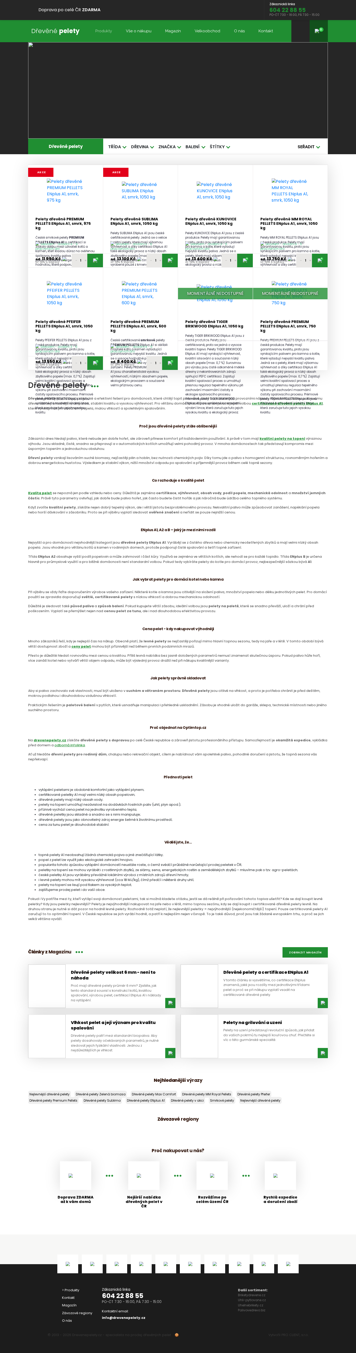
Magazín (173, 31)
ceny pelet (81, 646)
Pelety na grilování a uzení (252, 1022)
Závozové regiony (77, 1313)
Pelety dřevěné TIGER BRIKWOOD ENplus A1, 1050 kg (214, 324)
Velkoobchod (207, 31)
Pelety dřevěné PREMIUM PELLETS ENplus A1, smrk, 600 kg (138, 326)
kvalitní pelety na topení (282, 438)
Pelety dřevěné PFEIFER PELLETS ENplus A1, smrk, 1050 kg (64, 326)
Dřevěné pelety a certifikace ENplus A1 (265, 972)
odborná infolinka (69, 745)
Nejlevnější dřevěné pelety (49, 1094)
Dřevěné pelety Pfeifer (253, 1094)
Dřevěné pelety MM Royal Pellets (206, 1094)
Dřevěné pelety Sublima (102, 1100)
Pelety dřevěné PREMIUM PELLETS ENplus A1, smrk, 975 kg (63, 224)
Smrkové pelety (222, 1100)
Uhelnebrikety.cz (250, 1305)
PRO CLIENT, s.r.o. (294, 1335)
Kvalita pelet (40, 493)
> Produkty (70, 1290)
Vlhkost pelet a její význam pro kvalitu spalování (113, 1025)
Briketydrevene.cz (251, 1295)
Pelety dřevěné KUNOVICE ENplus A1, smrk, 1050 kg (210, 221)
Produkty (103, 31)
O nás (239, 31)
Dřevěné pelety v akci (187, 1100)
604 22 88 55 (122, 1295)
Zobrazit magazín (305, 952)
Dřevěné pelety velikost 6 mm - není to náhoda (113, 975)
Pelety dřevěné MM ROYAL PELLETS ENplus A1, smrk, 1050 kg (289, 224)
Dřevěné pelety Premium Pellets (53, 1100)
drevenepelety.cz (50, 740)
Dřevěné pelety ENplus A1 (146, 1100)
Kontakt (266, 31)
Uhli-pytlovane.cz (252, 1300)
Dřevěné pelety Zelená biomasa (101, 1094)
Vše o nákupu (138, 31)
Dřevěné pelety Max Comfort (154, 1094)
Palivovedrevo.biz (251, 1310)
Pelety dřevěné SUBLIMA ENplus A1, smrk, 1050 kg (134, 221)
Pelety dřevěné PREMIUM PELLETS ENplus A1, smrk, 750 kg (288, 326)
